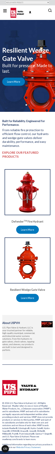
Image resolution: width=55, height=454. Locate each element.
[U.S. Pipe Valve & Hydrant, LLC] (18, 13)
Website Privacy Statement (28, 447)
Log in (30, 12)
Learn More (13, 81)
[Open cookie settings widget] (5, 448)
